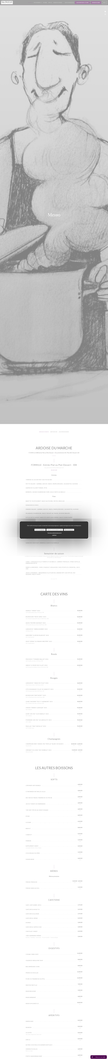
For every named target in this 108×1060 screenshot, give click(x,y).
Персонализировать (69, 529)
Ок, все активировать (40, 529)
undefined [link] (54, 535)
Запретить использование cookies (54, 529)
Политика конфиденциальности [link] (55, 532)
